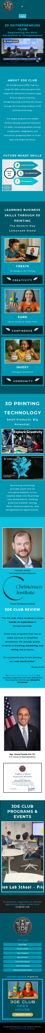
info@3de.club (22, 907)
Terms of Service (28, 1029)
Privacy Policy (15, 1029)
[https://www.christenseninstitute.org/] (22, 588)
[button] (22, 6)
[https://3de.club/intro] (22, 999)
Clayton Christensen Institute (22, 604)
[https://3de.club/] (7, 6)
